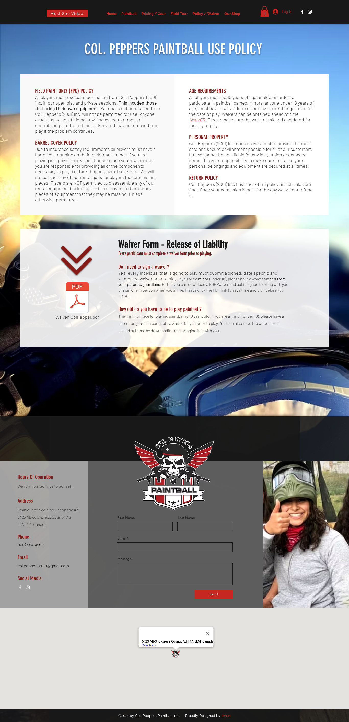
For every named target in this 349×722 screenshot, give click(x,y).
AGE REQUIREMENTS (207, 90)
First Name (126, 517)
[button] (264, 11)
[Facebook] (302, 11)
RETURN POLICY (203, 177)
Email (121, 538)
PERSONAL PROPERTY (208, 137)
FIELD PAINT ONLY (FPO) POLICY (64, 90)
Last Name (186, 517)
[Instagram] (309, 11)
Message (124, 558)
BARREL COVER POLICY (56, 142)
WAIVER (197, 119)
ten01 (226, 716)
